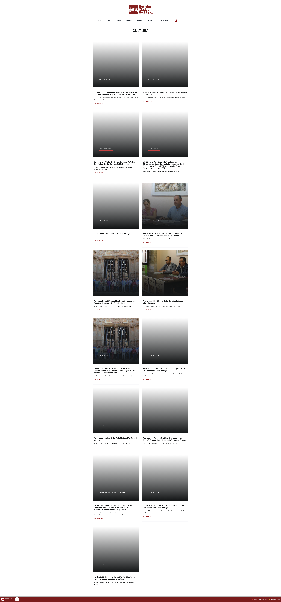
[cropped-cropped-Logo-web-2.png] (140, 3)
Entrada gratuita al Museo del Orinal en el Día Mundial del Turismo (165, 93)
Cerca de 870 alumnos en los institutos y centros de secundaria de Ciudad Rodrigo (165, 506)
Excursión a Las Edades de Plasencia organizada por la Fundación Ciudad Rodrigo (165, 369)
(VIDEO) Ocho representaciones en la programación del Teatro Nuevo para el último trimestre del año (115, 93)
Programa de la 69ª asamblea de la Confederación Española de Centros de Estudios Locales (115, 302)
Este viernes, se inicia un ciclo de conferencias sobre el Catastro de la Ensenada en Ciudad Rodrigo (164, 439)
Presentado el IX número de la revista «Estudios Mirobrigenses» (163, 302)
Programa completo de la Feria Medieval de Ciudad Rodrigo (115, 439)
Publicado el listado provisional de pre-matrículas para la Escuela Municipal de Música (114, 578)
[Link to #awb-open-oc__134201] (176, 20)
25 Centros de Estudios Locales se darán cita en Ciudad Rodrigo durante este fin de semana (163, 234)
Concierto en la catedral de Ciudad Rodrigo (112, 233)
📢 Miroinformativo (263, 599)
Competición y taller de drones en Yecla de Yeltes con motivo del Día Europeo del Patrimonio (114, 163)
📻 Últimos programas (274, 599)
